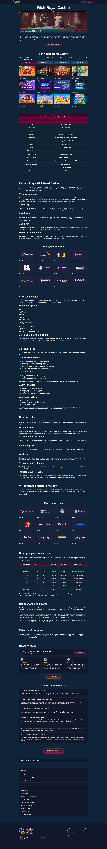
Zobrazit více (54, 676)
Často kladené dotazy (26, 814)
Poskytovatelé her (25, 784)
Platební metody (25, 799)
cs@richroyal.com (63, 636)
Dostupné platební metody (27, 802)
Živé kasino (44, 62)
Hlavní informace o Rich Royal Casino (30, 777)
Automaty (78, 62)
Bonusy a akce (24, 793)
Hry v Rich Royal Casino (27, 774)
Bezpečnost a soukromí (27, 805)
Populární (26, 62)
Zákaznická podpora (26, 808)
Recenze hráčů (25, 811)
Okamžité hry (61, 62)
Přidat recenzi (80, 652)
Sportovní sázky (25, 787)
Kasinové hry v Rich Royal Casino (29, 781)
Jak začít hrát (24, 790)
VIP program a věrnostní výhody (29, 796)
